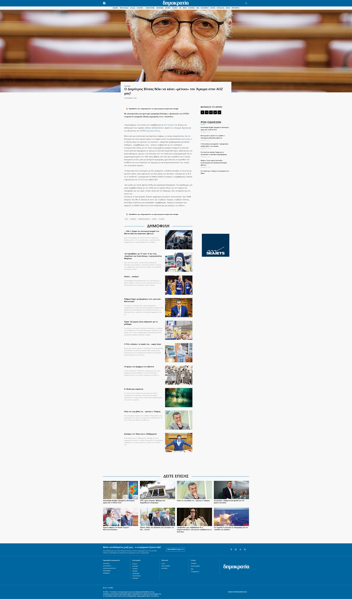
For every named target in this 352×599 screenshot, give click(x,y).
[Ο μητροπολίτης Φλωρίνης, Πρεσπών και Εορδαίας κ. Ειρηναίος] (178, 262)
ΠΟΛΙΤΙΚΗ (127, 86)
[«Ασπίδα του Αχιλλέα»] (231, 517)
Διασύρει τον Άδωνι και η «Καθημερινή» (140, 434)
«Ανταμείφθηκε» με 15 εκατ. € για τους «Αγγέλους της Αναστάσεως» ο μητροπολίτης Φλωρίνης (143, 256)
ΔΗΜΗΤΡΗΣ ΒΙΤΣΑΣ (144, 219)
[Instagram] (236, 549)
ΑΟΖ (158, 154)
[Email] (219, 112)
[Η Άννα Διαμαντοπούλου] (194, 517)
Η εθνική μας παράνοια (133, 389)
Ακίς (192, 569)
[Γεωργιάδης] (178, 442)
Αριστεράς (186, 139)
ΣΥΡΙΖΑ (141, 180)
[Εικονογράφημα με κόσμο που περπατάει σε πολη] (178, 397)
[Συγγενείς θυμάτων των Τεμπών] (178, 330)
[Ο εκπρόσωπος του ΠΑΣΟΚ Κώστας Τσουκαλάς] (231, 490)
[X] (207, 112)
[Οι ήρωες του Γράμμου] (178, 375)
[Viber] (211, 112)
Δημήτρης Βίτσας (153, 131)
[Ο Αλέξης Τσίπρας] (178, 420)
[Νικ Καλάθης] (178, 285)
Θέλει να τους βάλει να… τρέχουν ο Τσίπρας (142, 412)
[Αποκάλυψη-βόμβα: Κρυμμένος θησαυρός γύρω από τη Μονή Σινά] (120, 490)
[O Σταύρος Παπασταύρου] (178, 307)
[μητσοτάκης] (178, 239)
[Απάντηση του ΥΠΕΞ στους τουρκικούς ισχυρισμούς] (157, 490)
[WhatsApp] (215, 112)
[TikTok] (240, 549)
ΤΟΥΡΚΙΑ (161, 219)
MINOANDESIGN (241, 592)
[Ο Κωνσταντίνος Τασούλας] (178, 352)
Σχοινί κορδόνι (195, 566)
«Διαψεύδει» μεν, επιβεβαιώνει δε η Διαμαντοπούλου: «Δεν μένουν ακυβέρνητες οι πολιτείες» (194, 530)
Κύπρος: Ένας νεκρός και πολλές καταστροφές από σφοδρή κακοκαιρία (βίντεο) (214, 163)
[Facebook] (202, 112)
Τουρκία (170, 125)
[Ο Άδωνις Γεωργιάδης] (157, 517)
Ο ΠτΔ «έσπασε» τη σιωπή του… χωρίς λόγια (142, 344)
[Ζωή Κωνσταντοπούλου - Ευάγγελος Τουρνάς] (120, 517)
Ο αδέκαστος (195, 571)
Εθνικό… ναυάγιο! (131, 277)
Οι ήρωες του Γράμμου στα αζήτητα (139, 367)
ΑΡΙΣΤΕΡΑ (133, 219)
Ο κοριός (193, 563)
